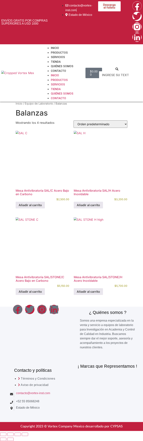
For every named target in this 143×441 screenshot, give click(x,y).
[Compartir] (18, 434)
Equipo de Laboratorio (39, 103)
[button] (117, 69)
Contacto (58, 71)
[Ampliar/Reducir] (3, 434)
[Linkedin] (137, 37)
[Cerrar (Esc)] (25, 434)
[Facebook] (137, 6)
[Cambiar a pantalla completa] (10, 434)
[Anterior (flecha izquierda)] (3, 439)
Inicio (55, 48)
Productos (59, 52)
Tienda (56, 61)
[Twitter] (137, 16)
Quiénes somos (62, 66)
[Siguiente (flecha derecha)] (10, 439)
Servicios (58, 57)
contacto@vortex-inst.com (33, 393)
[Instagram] (137, 26)
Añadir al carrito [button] (30, 205)
